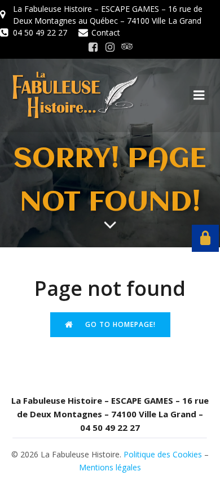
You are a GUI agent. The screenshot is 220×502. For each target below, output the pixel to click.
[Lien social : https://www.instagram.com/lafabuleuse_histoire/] (110, 47)
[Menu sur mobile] (199, 95)
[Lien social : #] (126, 47)
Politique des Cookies (163, 454)
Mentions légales (110, 467)
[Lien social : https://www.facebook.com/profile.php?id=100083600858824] (93, 47)
